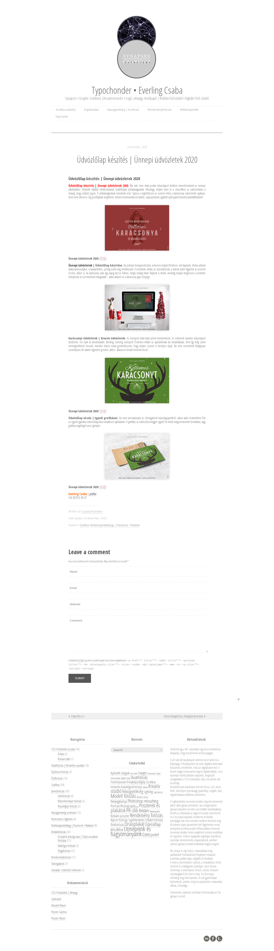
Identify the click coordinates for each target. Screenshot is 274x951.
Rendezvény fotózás (146, 815)
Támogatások (57, 864)
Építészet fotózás (59, 772)
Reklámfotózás (58, 832)
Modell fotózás (123, 795)
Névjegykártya (119, 801)
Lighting (148, 791)
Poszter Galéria (59, 912)
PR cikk (132, 810)
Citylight (142, 772)
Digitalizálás (91, 109)
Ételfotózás (57, 778)
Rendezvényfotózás (159, 109)
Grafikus (84, 525)
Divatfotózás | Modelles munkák (67, 765)
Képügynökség (132, 791)
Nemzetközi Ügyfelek (62, 819)
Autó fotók (133, 773)
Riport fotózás (119, 819)
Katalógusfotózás (131, 786)
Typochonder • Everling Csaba (137, 90)
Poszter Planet (58, 918)
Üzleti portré (150, 835)
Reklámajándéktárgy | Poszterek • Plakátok (115, 525)
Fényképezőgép (136, 781)
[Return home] (137, 47)
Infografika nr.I (78, 716)
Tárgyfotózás (64, 851)
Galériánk (56, 899)
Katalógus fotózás (66, 846)
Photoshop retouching (143, 801)
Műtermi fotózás (142, 797)
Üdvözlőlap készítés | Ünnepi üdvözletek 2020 (137, 159)
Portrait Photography (123, 806)
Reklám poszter (120, 815)
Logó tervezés (158, 792)
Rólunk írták (64, 759)
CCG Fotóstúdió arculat (63, 749)
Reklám (144, 811)
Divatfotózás (139, 777)
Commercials (151, 773)
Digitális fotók (125, 778)
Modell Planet (58, 905)
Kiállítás (145, 787)
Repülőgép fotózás (67, 806)
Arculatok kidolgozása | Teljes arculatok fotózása (78, 839)
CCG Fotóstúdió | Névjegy (64, 893)
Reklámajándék (189, 109)
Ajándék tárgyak (120, 772)
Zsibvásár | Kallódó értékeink (66, 870)
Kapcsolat (62, 116)
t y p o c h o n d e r (92, 511)
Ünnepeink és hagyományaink (131, 831)
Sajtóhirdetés (136, 819)
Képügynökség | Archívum (123, 109)
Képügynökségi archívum (63, 813)
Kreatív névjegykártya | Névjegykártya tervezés (183, 716)
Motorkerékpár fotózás (69, 801)
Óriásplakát (134, 824)
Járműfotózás (57, 791)
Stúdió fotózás (154, 819)
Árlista (61, 754)
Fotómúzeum (119, 781)
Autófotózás (64, 796)
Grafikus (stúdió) (66, 109)
